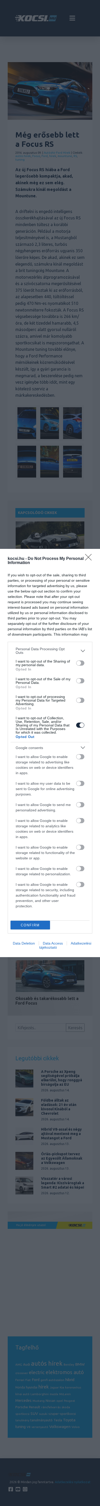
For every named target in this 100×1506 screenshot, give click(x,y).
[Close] (90, 559)
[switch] (80, 663)
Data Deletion (24, 943)
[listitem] (50, 650)
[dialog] (50, 753)
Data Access (53, 943)
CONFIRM (30, 925)
